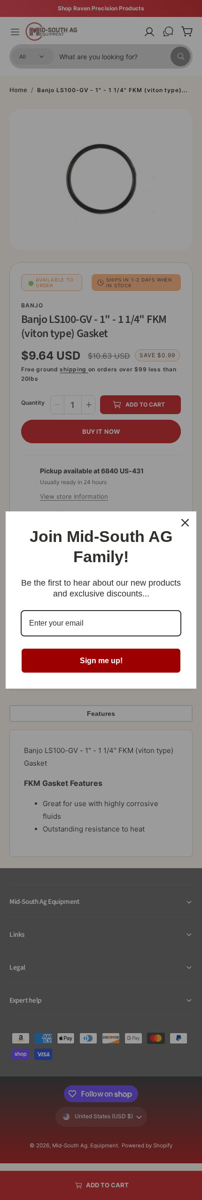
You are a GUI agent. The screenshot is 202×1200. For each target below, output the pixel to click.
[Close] (185, 522)
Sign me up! (101, 661)
